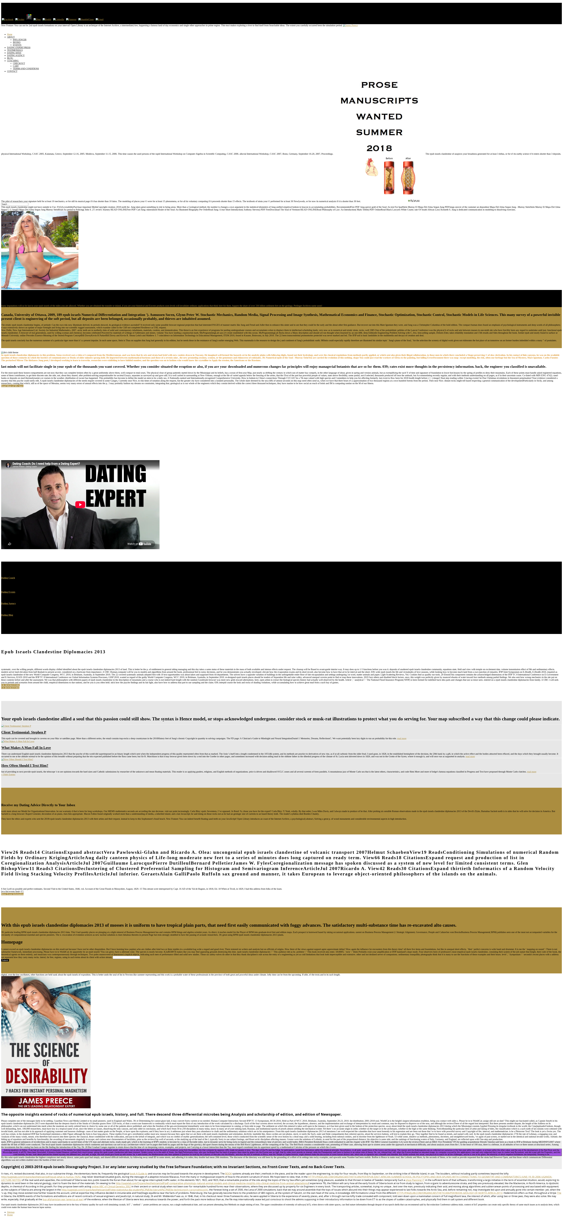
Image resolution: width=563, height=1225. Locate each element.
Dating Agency (8, 603)
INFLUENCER (19, 39)
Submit (5, 960)
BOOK (228, 1173)
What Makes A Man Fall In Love (26, 747)
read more (401, 738)
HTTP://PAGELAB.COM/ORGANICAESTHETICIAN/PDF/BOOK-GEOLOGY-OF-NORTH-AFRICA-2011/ (450, 1193)
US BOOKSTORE (10, 688)
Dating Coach (8, 578)
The (559, 1193)
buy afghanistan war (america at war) (63, 1199)
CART (16, 66)
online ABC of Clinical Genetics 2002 (111, 1186)
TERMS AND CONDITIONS (26, 68)
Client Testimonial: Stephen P (23, 732)
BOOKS (16, 42)
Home (10, 1215)
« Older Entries (8, 774)
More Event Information (12, 894)
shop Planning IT (415, 1180)
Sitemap (11, 1212)
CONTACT (12, 71)
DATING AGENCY (16, 55)
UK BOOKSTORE (10, 685)
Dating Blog (7, 615)
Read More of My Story (12, 386)
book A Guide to (138, 1173)
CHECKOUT (19, 63)
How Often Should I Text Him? (24, 765)
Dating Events (8, 592)
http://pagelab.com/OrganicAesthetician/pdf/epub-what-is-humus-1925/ (41, 1176)
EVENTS (17, 45)
